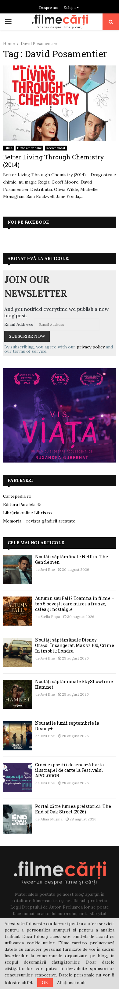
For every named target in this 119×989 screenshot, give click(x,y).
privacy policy (91, 347)
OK (45, 982)
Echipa (70, 7)
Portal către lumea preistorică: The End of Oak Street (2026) (73, 809)
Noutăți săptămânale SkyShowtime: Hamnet (74, 684)
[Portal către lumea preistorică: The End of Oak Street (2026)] (17, 819)
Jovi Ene (48, 569)
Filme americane (29, 148)
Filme (9, 148)
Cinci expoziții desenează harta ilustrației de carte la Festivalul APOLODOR (69, 770)
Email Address (18, 324)
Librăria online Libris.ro (27, 512)
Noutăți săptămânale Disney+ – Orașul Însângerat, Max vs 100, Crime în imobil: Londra (74, 645)
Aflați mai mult (71, 982)
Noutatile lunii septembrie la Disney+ (67, 725)
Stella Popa (50, 616)
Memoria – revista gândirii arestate (39, 521)
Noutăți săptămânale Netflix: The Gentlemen (71, 559)
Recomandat (55, 148)
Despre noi (48, 7)
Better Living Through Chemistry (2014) (53, 161)
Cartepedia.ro (17, 496)
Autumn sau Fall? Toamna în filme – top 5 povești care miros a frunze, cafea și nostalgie (74, 603)
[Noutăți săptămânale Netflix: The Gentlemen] (17, 569)
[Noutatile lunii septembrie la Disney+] (17, 735)
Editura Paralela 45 (22, 504)
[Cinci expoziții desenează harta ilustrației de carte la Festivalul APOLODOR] (17, 777)
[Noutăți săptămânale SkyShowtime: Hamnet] (17, 694)
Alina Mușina (52, 819)
